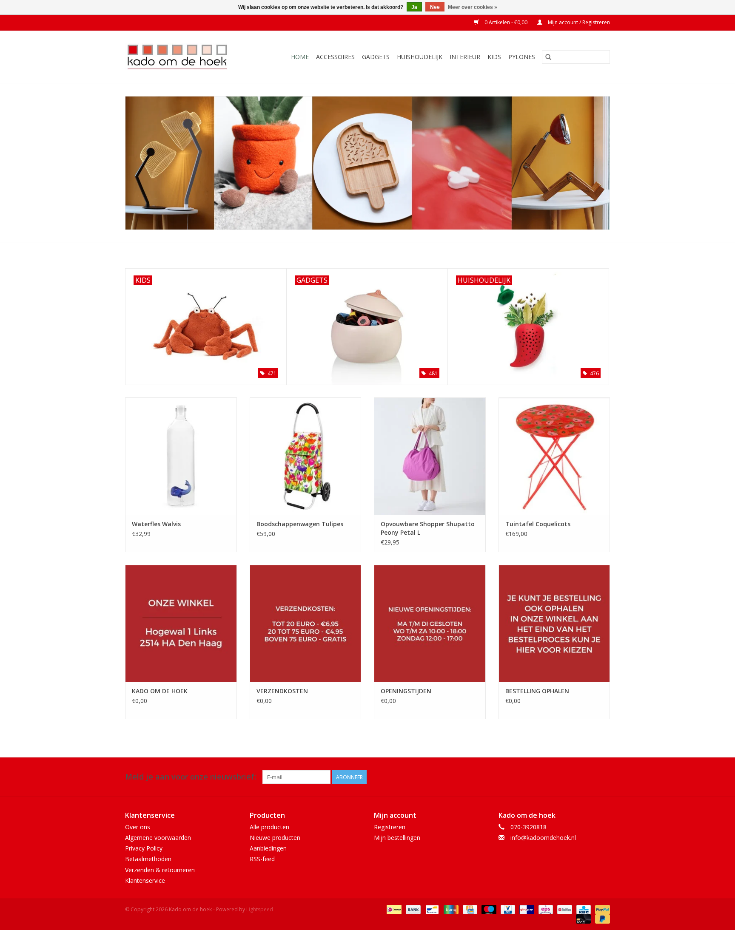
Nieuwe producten (275, 838)
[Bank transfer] (412, 909)
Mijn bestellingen (397, 838)
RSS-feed (262, 859)
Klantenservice (145, 880)
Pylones (521, 57)
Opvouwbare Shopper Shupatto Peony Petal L (428, 528)
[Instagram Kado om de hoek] (603, 777)
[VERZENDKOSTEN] (306, 623)
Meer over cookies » (472, 7)
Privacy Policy (143, 848)
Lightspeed (259, 909)
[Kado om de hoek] (184, 56)
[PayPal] (601, 909)
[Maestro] (488, 909)
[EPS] (545, 909)
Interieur (465, 57)
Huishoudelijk (419, 57)
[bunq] (450, 909)
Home (300, 57)
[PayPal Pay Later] (601, 918)
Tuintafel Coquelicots (537, 524)
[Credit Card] (469, 909)
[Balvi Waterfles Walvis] (181, 455)
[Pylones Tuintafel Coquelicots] (554, 455)
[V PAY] (507, 909)
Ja (414, 7)
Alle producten (269, 827)
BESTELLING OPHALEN (537, 691)
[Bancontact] (431, 909)
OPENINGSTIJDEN (406, 691)
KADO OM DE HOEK (160, 691)
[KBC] (582, 909)
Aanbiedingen (268, 848)
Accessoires (335, 57)
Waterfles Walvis (156, 524)
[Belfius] (563, 909)
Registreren (389, 827)
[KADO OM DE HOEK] (181, 623)
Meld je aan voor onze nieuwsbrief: (190, 776)
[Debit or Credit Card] (582, 918)
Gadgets (376, 57)
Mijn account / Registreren (578, 22)
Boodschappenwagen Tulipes (299, 524)
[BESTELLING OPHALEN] (554, 623)
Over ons (137, 827)
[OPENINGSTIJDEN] (430, 623)
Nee (435, 7)
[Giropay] (525, 909)
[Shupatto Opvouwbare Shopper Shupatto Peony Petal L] (430, 455)
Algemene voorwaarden (158, 838)
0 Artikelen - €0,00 (506, 22)
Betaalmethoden (148, 859)
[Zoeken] (548, 57)
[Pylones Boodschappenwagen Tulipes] (306, 455)
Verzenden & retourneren (160, 870)
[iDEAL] (393, 909)
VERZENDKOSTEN (282, 691)
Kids (494, 57)
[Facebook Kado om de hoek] (588, 777)
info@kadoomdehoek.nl (543, 838)
